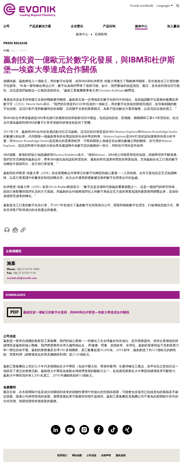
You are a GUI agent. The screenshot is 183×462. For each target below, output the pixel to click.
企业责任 (77, 26)
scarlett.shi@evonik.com (22, 278)
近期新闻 (101, 34)
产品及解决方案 (40, 26)
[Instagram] (84, 430)
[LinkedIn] (55, 430)
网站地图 (77, 455)
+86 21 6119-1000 (28, 269)
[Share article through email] (15, 230)
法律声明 (106, 455)
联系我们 (62, 455)
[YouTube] (70, 430)
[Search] (178, 6)
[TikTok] (113, 430)
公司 (6, 26)
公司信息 (91, 455)
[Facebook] (99, 430)
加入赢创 (173, 26)
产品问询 (109, 26)
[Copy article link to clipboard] (23, 230)
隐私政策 (121, 455)
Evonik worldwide (141, 5)
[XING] (127, 430)
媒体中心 (141, 26)
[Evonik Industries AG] (29, 10)
